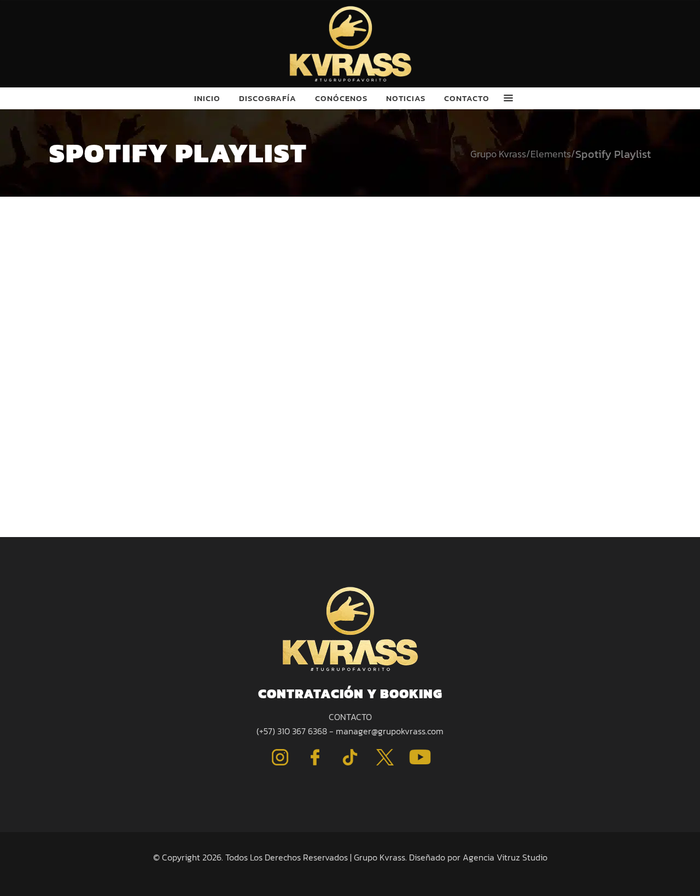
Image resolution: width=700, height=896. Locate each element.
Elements (550, 154)
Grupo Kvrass (498, 154)
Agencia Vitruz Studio (505, 857)
